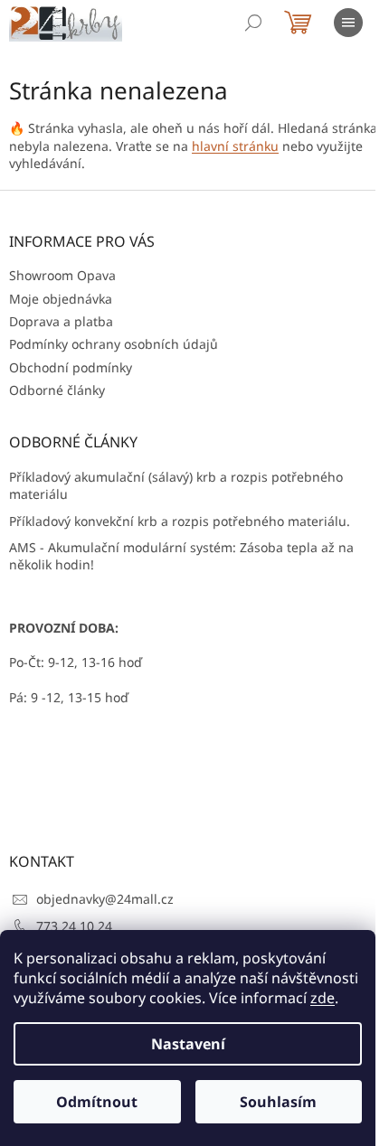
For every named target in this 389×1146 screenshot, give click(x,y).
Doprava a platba (61, 321)
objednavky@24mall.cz (105, 898)
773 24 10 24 (74, 926)
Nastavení (188, 1044)
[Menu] (348, 23)
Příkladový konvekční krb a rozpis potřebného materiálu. (179, 521)
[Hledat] (253, 23)
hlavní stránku (235, 146)
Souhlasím (278, 1102)
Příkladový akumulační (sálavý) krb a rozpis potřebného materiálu (176, 485)
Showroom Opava (62, 275)
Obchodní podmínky (70, 367)
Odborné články (57, 390)
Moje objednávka (60, 298)
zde (322, 998)
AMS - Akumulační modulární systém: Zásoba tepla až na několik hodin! (181, 556)
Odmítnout (97, 1102)
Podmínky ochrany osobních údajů (113, 343)
